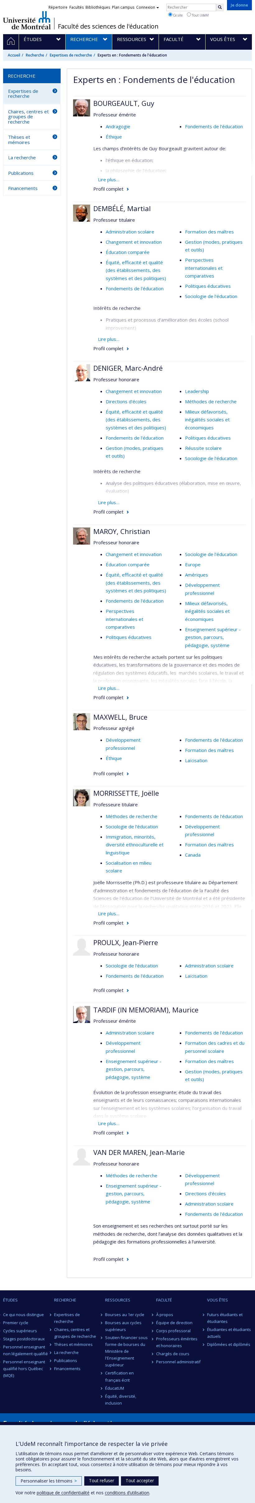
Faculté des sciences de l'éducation (108, 26)
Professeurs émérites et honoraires (176, 1342)
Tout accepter (140, 1480)
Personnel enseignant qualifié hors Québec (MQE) (24, 1368)
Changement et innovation (134, 242)
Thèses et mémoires (19, 139)
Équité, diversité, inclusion (120, 1399)
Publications (21, 173)
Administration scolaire (130, 232)
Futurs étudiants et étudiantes (225, 1318)
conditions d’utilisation (127, 1493)
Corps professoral (173, 1330)
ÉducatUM (114, 1388)
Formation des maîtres (209, 232)
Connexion (145, 7)
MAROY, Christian (121, 531)
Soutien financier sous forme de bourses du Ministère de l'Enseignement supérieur (126, 1351)
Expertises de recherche (71, 55)
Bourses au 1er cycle (124, 1314)
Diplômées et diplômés (228, 1344)
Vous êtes (217, 1300)
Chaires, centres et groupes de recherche (28, 116)
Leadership (197, 391)
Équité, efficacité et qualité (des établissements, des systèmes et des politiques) (136, 270)
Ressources (117, 1300)
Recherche (35, 55)
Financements (23, 188)
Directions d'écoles (126, 401)
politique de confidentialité (63, 1493)
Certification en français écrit (119, 1376)
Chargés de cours (172, 1353)
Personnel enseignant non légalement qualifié (25, 1350)
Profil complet (108, 189)
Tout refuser (101, 1480)
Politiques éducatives (208, 286)
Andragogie (118, 126)
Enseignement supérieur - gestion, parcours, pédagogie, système (213, 637)
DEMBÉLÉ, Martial (122, 208)
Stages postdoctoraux (24, 1339)
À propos (164, 1314)
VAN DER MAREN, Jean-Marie (139, 1152)
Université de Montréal (27, 20)
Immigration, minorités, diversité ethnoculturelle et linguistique (135, 845)
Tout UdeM (200, 15)
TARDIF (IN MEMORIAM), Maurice (145, 1009)
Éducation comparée (128, 252)
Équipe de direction (174, 1322)
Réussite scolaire (203, 448)
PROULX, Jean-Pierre (125, 942)
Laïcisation (196, 760)
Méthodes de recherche (211, 401)
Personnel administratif (178, 1362)
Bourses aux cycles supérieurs (123, 1326)
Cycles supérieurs (20, 1330)
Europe (193, 564)
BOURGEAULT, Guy (123, 103)
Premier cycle (15, 1322)
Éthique (114, 137)
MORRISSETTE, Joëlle (126, 793)
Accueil (14, 55)
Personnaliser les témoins (49, 1481)
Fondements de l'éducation (214, 126)
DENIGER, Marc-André (128, 368)
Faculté (164, 1300)
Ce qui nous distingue (23, 1314)
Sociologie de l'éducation (211, 296)
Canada (193, 855)
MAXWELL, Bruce (120, 717)
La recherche (22, 157)
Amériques (196, 575)
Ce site (177, 15)
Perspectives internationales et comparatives (204, 268)
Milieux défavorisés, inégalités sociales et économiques (207, 420)
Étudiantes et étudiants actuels (229, 1333)
